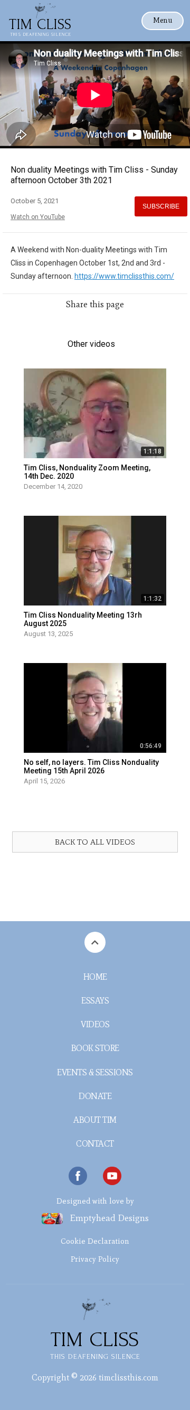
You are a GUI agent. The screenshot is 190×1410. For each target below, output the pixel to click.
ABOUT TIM (95, 1120)
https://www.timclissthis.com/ (124, 276)
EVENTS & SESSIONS (95, 1072)
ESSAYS (95, 1001)
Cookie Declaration (95, 1241)
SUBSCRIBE (160, 206)
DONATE (95, 1096)
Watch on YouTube (38, 217)
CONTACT (95, 1144)
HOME (95, 977)
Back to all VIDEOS (95, 842)
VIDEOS (95, 1024)
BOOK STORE (95, 1048)
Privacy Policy (95, 1259)
